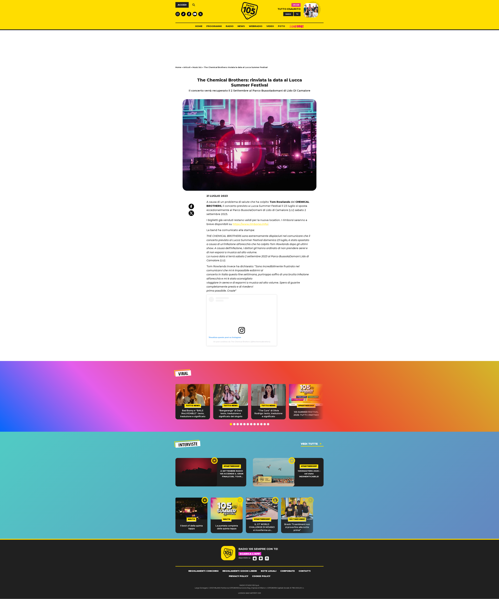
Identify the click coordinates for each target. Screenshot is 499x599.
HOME (198, 26)
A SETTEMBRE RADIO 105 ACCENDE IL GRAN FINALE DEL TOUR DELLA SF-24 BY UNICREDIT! (231, 474)
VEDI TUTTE (309, 443)
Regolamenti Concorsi (203, 571)
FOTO (281, 26)
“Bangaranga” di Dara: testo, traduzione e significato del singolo (230, 413)
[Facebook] (191, 206)
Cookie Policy (261, 576)
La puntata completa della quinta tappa (226, 527)
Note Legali (268, 571)
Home (178, 67)
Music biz (197, 67)
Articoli (186, 67)
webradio (255, 26)
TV (297, 14)
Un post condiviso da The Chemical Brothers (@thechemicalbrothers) (241, 342)
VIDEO (270, 26)
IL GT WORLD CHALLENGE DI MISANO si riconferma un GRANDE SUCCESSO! (262, 527)
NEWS (241, 26)
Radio (230, 26)
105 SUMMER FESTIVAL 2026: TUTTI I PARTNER (306, 413)
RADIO (288, 14)
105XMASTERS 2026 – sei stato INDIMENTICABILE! (309, 474)
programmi (214, 26)
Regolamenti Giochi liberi (239, 571)
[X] (191, 213)
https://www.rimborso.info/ (250, 224)
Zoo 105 (296, 26)
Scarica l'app (250, 553)
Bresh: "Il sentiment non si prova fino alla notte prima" (297, 527)
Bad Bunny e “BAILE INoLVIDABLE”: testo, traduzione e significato (192, 413)
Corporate (287, 571)
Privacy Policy (238, 576)
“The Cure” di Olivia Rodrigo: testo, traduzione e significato (268, 413)
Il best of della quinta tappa (191, 527)
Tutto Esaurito (289, 9)
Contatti (305, 571)
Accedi (182, 5)
